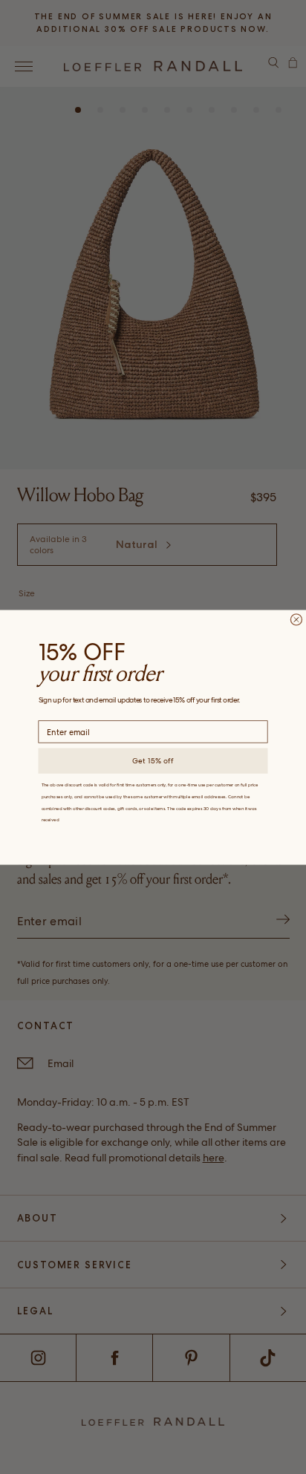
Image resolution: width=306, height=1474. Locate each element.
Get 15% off (153, 760)
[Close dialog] (296, 619)
